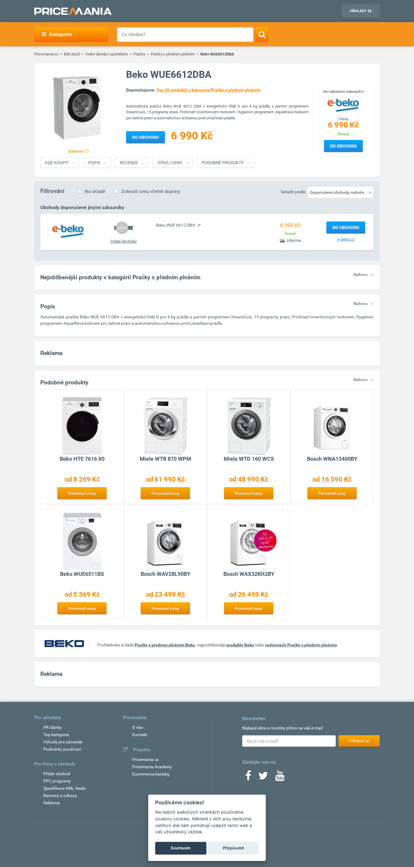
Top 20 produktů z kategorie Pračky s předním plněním (208, 90)
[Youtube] (279, 778)
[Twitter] (263, 778)
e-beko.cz (346, 239)
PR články (52, 727)
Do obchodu (343, 146)
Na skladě (95, 191)
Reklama (51, 802)
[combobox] (340, 192)
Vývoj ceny (169, 162)
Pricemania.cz (46, 54)
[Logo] (343, 104)
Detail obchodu (123, 241)
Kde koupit (57, 162)
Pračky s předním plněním (173, 54)
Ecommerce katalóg (150, 774)
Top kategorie (56, 734)
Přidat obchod (56, 773)
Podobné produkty (223, 162)
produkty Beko (240, 645)
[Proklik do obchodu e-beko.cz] (68, 230)
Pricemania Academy (152, 766)
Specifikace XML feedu (64, 788)
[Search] (262, 34)
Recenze (129, 162)
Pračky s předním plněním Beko (165, 645)
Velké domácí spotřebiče (106, 54)
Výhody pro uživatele (62, 741)
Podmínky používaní (62, 749)
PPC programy (57, 781)
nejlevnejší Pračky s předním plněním (301, 645)
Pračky (139, 54)
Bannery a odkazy (60, 795)
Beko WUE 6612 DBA (176, 225)
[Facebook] (248, 778)
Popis (94, 162)
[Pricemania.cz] (73, 11)
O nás (137, 727)
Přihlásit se (361, 11)
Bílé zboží (72, 54)
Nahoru (360, 274)
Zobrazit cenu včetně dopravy (150, 191)
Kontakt (139, 734)
